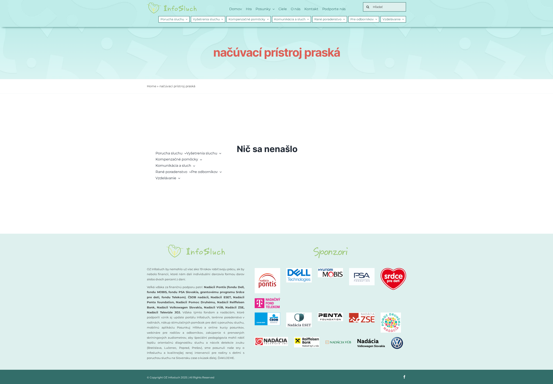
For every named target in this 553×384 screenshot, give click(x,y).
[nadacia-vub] (338, 342)
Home (151, 86)
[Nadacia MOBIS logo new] (330, 270)
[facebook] (404, 377)
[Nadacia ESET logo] (299, 314)
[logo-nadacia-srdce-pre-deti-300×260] (393, 270)
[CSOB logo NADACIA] (267, 314)
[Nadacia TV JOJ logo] (271, 338)
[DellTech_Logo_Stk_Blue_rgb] (299, 270)
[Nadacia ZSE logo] (362, 314)
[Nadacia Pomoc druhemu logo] (391, 314)
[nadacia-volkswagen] (380, 338)
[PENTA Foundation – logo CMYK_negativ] (330, 314)
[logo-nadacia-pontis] (267, 270)
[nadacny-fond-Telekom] (267, 299)
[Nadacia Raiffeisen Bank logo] (306, 338)
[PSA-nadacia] (362, 270)
